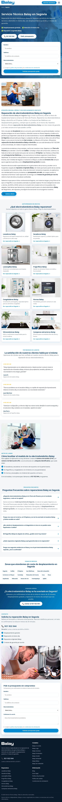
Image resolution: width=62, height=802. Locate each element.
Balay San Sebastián (37, 763)
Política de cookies (37, 778)
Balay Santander (36, 758)
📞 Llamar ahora (9, 194)
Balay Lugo (35, 748)
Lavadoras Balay (6, 771)
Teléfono (6, 52)
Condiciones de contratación (40, 781)
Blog (33, 771)
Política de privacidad (38, 776)
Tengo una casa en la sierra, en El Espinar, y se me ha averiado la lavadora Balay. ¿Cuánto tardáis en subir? (29, 518)
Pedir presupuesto (27, 36)
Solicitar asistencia (49, 2)
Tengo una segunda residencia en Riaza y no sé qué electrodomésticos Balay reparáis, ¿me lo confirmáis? (28, 549)
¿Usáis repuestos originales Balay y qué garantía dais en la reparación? (26, 541)
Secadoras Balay (5, 773)
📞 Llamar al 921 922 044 (31, 604)
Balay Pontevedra (37, 753)
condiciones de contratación (32, 67)
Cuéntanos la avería (9, 714)
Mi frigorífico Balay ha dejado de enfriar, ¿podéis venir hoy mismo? (24, 534)
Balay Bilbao (35, 761)
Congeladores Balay (7, 781)
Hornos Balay (5, 783)
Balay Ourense (36, 751)
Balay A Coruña (36, 746)
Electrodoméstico (9, 60)
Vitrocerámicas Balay (7, 786)
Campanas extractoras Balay (9, 788)
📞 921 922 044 (9, 36)
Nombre (6, 45)
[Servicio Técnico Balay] (7, 3)
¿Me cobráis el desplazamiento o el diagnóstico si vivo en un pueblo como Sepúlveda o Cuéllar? (27, 526)
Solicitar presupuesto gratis (31, 71)
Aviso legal (35, 773)
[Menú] (59, 2)
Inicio (2, 7)
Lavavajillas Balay (6, 776)
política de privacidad (16, 67)
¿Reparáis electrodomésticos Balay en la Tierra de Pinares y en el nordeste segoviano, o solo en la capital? (27, 497)
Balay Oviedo (36, 756)
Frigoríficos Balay (6, 778)
